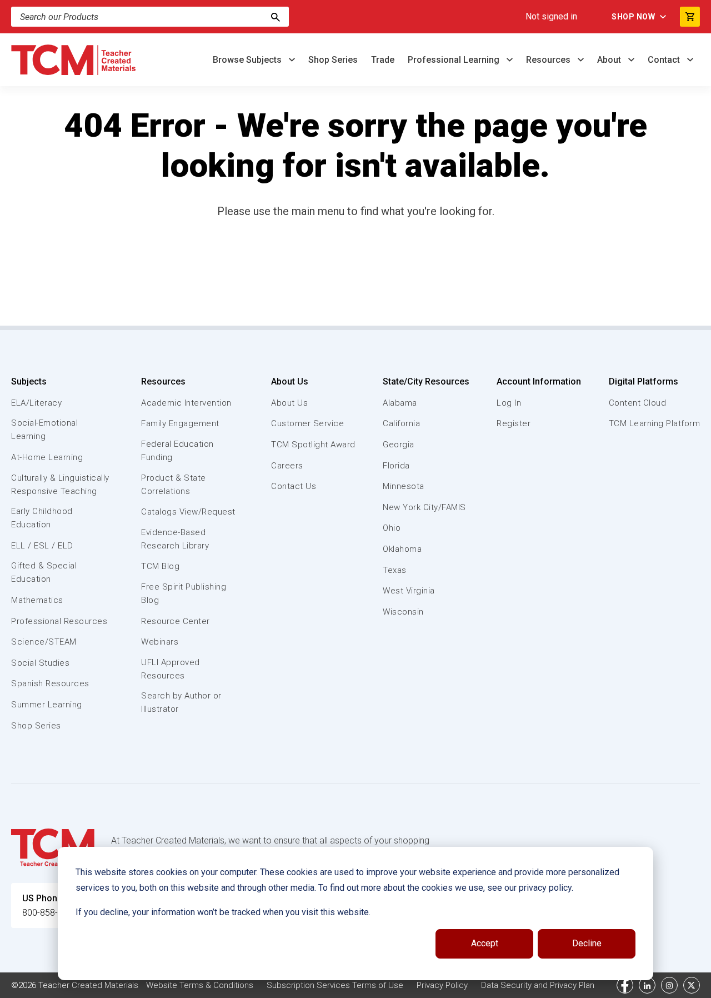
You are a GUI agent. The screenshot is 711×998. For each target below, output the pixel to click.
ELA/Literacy (36, 403)
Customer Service (307, 423)
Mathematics (37, 600)
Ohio (391, 528)
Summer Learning (46, 705)
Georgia (398, 445)
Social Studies (40, 663)
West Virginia (409, 591)
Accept (484, 943)
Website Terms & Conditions (199, 985)
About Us (289, 381)
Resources (549, 59)
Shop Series (333, 59)
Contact (665, 59)
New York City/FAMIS (424, 507)
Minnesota (403, 486)
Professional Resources (59, 621)
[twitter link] (691, 985)
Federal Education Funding (177, 450)
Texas (395, 570)
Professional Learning (455, 59)
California (401, 423)
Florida (396, 466)
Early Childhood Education (42, 518)
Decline (587, 943)
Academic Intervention (186, 403)
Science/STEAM (44, 642)
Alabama (400, 403)
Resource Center (175, 621)
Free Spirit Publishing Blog (183, 593)
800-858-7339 (50, 912)
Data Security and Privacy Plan (537, 985)
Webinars (159, 642)
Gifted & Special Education (44, 572)
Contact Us (293, 486)
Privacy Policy (442, 985)
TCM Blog (160, 566)
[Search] (275, 17)
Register (513, 423)
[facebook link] (625, 985)
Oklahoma (402, 549)
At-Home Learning (47, 457)
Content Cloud (638, 403)
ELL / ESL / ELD (42, 546)
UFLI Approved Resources (170, 669)
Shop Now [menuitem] (633, 16)
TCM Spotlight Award (313, 445)
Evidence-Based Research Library (175, 539)
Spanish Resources (50, 683)
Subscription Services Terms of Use (335, 985)
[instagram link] (669, 985)
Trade (382, 59)
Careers (287, 466)
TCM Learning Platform (654, 423)
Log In (509, 403)
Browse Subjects (248, 59)
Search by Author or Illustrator (181, 702)
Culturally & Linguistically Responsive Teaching (60, 484)
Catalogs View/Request (188, 512)
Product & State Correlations (173, 484)
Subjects (29, 381)
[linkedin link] (647, 985)
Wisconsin (403, 612)
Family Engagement (180, 423)
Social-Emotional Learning (44, 429)
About (610, 59)
